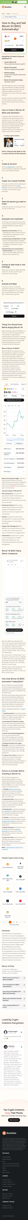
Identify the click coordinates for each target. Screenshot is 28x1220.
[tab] (6, 384)
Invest (8, 13)
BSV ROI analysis (9, 73)
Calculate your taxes (8, 821)
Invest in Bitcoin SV (10, 62)
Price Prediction (14, 384)
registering (10, 167)
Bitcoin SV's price (14, 789)
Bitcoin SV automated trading (13, 80)
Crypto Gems (24, 384)
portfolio (7, 811)
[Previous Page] (4, 922)
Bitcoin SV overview (10, 67)
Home (3, 13)
